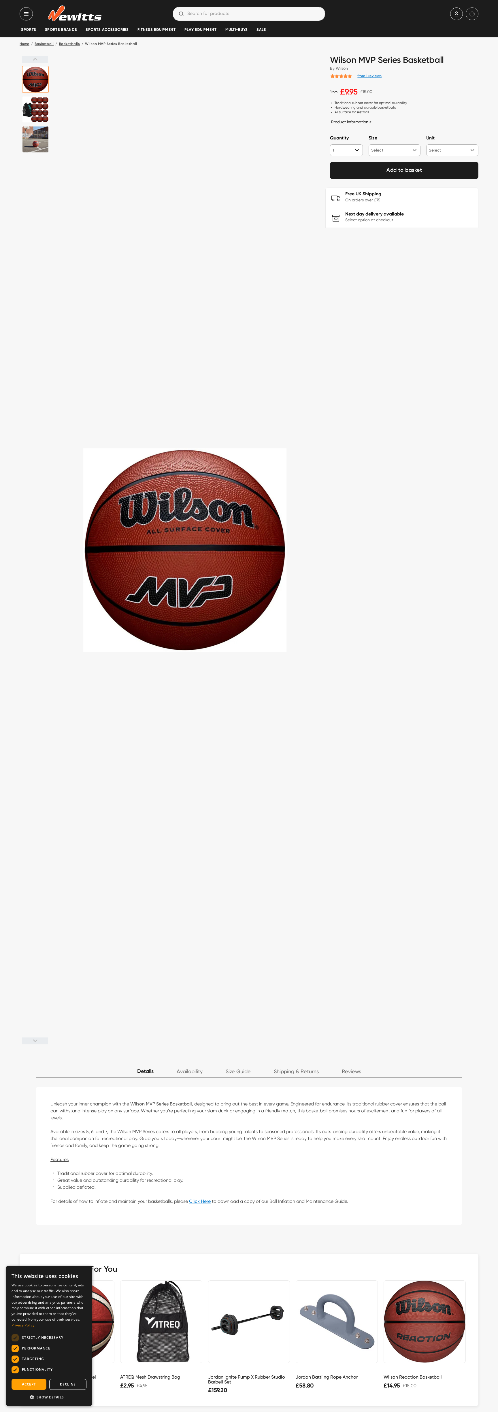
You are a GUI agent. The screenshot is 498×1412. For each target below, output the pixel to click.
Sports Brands (61, 30)
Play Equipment (200, 30)
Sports (28, 30)
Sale (261, 30)
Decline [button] (68, 1384)
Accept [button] (29, 1384)
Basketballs (69, 44)
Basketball (44, 44)
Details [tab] (145, 1071)
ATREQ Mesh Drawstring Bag (150, 1377)
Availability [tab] (190, 1072)
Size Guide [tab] (238, 1072)
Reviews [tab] (351, 1072)
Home (24, 44)
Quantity (339, 138)
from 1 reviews (369, 75)
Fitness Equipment (156, 30)
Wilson (342, 68)
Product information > (351, 121)
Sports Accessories (107, 30)
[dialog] (49, 1336)
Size (373, 138)
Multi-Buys (236, 30)
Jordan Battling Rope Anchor (327, 1377)
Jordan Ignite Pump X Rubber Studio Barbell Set (246, 1379)
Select (377, 150)
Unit (430, 138)
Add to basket (404, 170)
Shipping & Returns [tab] (296, 1072)
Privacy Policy (23, 1325)
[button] (49, 1397)
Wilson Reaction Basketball (413, 1377)
